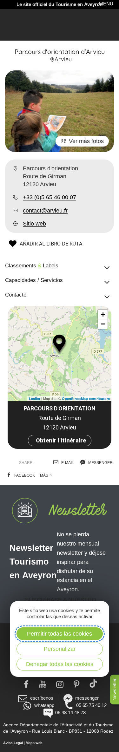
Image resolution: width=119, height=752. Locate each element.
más (44, 475)
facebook (24, 475)
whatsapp (44, 705)
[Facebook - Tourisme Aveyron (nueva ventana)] (26, 683)
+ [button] (103, 314)
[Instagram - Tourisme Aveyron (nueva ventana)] (59, 683)
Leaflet (34, 398)
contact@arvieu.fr (45, 210)
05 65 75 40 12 (91, 705)
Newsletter (114, 689)
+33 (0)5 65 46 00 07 (49, 197)
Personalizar (60, 649)
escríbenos (41, 698)
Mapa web (34, 743)
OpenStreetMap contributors (86, 398)
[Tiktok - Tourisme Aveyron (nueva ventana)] (93, 683)
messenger (100, 463)
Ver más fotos (86, 141)
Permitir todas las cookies (59, 634)
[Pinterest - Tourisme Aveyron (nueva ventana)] (76, 683)
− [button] (103, 324)
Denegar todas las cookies (59, 664)
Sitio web (34, 223)
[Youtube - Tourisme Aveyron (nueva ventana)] (42, 683)
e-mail (67, 463)
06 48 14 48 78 (70, 712)
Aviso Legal (13, 743)
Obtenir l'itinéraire (61, 440)
